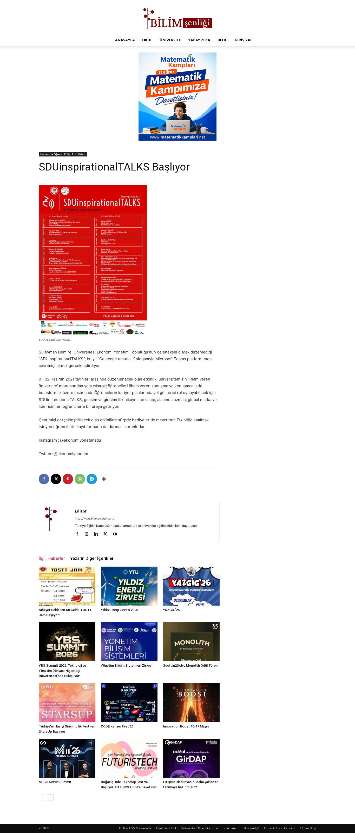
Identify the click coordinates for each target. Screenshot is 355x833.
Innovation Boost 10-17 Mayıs (186, 726)
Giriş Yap (244, 39)
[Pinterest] (68, 479)
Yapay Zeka (199, 39)
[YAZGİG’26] (191, 586)
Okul (147, 39)
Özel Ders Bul (166, 828)
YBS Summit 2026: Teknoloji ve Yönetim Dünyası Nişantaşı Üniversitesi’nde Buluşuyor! (62, 671)
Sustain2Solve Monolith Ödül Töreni (190, 665)
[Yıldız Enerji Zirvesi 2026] (129, 586)
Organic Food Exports (279, 828)
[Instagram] (88, 534)
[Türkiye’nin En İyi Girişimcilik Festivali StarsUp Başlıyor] (67, 702)
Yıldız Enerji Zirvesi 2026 (119, 610)
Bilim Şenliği (250, 828)
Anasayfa (125, 39)
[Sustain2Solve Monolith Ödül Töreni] (191, 641)
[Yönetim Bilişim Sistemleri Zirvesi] (129, 641)
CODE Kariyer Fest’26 (117, 726)
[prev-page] (42, 797)
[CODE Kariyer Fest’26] (129, 702)
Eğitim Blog (308, 828)
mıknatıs (230, 828)
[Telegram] (92, 479)
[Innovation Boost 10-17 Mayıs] (191, 702)
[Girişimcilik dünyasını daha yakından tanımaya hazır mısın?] (191, 758)
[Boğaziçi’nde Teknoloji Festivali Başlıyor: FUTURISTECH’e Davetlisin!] (129, 758)
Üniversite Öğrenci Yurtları (200, 828)
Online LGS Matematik (135, 828)
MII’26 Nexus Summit (55, 782)
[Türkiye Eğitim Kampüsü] (177, 17)
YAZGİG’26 (171, 610)
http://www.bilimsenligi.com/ (94, 518)
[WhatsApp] (80, 479)
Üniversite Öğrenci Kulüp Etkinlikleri (62, 154)
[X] (56, 479)
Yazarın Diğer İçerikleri (92, 558)
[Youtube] (116, 534)
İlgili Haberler (52, 558)
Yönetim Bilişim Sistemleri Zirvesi (126, 665)
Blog (222, 39)
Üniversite (170, 39)
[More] (103, 479)
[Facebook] (44, 479)
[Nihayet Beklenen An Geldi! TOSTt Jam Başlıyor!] (67, 586)
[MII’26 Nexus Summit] (67, 758)
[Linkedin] (98, 534)
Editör (81, 511)
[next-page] (50, 797)
